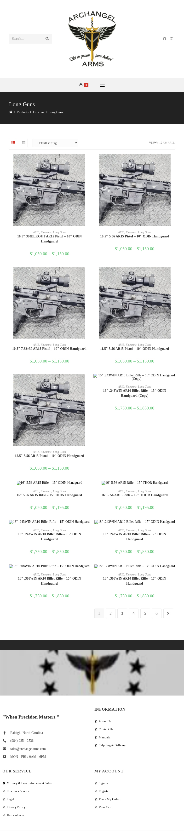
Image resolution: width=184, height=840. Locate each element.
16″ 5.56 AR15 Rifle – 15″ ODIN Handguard (49, 495)
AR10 (121, 386)
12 (160, 142)
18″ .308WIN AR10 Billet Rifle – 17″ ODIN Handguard (134, 581)
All (172, 142)
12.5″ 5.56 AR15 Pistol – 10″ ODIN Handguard (49, 456)
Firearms (46, 232)
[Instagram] (171, 39)
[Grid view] (13, 143)
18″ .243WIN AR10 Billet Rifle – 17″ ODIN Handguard (134, 536)
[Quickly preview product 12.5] (88, 382)
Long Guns (56, 112)
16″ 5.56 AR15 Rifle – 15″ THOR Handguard (134, 495)
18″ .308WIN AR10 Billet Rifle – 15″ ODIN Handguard (49, 581)
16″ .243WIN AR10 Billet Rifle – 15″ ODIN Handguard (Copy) (134, 393)
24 (165, 142)
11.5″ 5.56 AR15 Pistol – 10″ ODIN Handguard (134, 349)
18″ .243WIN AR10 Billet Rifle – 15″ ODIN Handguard (49, 536)
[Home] (11, 112)
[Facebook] (164, 39)
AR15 (36, 232)
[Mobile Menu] (102, 85)
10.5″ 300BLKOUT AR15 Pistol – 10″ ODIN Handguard (49, 239)
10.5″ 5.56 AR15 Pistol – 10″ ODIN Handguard (134, 236)
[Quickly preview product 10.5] (88, 162)
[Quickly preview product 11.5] (173, 275)
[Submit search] (47, 39)
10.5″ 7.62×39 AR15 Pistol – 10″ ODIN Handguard (49, 349)
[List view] (24, 143)
